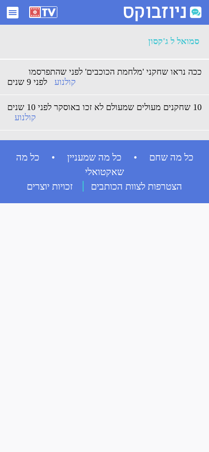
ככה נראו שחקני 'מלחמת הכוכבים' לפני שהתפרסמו (115, 72)
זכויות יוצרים (50, 186)
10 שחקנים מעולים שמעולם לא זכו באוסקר (128, 107)
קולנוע (65, 82)
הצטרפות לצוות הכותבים (136, 186)
